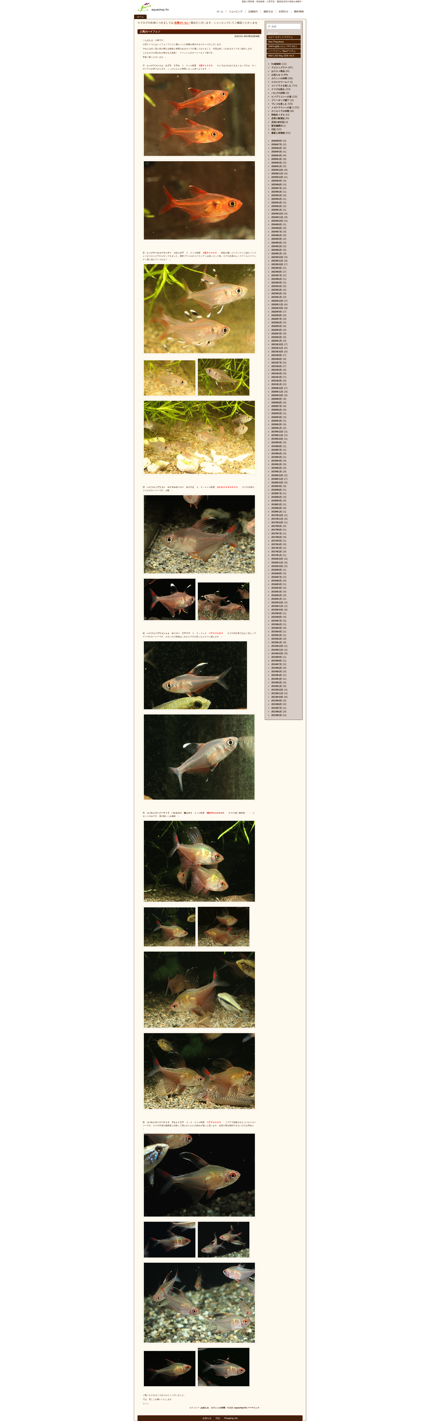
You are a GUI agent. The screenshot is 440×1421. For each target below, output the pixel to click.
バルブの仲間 (278, 93)
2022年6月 (276, 322)
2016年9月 (276, 570)
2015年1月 (276, 642)
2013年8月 (276, 704)
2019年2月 (276, 468)
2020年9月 (276, 399)
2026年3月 (276, 159)
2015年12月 (277, 602)
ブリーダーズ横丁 (280, 100)
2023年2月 (276, 293)
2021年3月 (276, 377)
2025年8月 (276, 184)
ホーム (140, 16)
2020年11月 (277, 391)
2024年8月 (276, 228)
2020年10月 (277, 395)
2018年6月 (276, 497)
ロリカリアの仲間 (280, 111)
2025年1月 (276, 210)
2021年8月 (276, 359)
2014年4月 (276, 675)
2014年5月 (276, 671)
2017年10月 (277, 522)
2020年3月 (276, 421)
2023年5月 (276, 282)
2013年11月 (277, 693)
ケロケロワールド (280, 82)
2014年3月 (276, 679)
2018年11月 (277, 479)
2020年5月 (276, 413)
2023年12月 (277, 257)
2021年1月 (276, 384)
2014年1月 (276, 686)
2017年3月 (276, 548)
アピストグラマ (279, 67)
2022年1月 (276, 341)
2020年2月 (276, 424)
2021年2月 (276, 380)
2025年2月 (276, 206)
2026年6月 (276, 148)
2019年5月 (276, 457)
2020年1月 (276, 428)
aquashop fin (240, 1408)
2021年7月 (276, 362)
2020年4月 (276, 417)
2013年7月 (276, 708)
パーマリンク (253, 1408)
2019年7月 (276, 450)
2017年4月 (276, 544)
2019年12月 (277, 431)
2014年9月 (276, 657)
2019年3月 (276, 464)
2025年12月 (277, 170)
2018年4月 (276, 500)
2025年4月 (276, 199)
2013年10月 (277, 697)
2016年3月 (276, 591)
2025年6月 (276, 191)
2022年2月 (276, 337)
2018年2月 (276, 508)
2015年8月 (276, 617)
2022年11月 (277, 304)
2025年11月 (277, 173)
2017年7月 (276, 533)
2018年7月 (276, 493)
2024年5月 (276, 239)
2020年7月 (276, 406)
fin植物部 (276, 64)
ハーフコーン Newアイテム (282, 51)
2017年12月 (277, 515)
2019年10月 (277, 439)
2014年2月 (276, 682)
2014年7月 (276, 664)
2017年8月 (276, 529)
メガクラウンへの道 (281, 107)
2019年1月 (276, 471)
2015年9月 (276, 613)
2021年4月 (276, 373)
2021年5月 (276, 370)
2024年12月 (277, 213)
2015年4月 (276, 631)
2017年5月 (276, 540)
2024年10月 (277, 221)
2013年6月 (276, 711)
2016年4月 (276, 588)
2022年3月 (276, 333)
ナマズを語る (278, 89)
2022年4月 (276, 330)
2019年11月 (277, 435)
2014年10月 (277, 653)
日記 (273, 129)
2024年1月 (276, 253)
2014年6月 (276, 668)
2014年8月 (276, 660)
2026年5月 (276, 151)
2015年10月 (277, 609)
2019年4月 (276, 460)
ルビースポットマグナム (280, 37)
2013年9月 (276, 700)
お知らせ (205, 1408)
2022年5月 (276, 326)
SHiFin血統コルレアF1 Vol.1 (282, 46)
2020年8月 (276, 402)
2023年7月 (276, 275)
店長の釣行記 (278, 122)
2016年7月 (276, 577)
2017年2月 (276, 551)
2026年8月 (276, 141)
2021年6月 (276, 366)
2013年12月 (277, 689)
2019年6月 (276, 453)
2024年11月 (277, 217)
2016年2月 (276, 595)
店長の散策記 (278, 118)
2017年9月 (276, 526)
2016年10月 (277, 566)
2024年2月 (276, 250)
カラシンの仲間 (218, 1408)
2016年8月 (276, 573)
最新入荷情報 (278, 133)
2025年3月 (276, 202)
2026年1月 (276, 166)
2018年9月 (276, 486)
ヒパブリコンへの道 (281, 96)
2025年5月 (276, 195)
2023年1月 (276, 297)
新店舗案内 (277, 125)
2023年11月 (277, 260)
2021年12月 (277, 344)
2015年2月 (276, 639)
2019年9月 (276, 442)
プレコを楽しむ (279, 104)
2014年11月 (277, 650)
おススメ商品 (278, 71)
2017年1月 (276, 555)
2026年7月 (276, 144)
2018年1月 (276, 511)
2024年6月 (276, 235)
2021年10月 (277, 351)
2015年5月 (276, 628)
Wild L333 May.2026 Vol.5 (281, 55)
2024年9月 (276, 224)
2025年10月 (277, 177)
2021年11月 (277, 348)
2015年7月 (276, 620)
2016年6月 (276, 580)
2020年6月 (276, 410)
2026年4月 (276, 155)
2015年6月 (276, 624)
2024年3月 (276, 246)
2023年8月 (276, 272)
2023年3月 (276, 290)
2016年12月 (277, 559)
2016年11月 (277, 562)
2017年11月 (277, 519)
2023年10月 (277, 264)
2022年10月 (277, 308)
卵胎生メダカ (278, 114)
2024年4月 (276, 242)
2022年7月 (276, 319)
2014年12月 (277, 646)
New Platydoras (276, 41)
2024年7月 (276, 231)
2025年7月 (276, 188)
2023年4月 (276, 286)
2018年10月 (277, 482)
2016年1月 (276, 599)
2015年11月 (277, 606)
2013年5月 (276, 715)
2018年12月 (277, 475)
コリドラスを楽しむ (281, 85)
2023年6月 (276, 279)
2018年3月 (276, 504)
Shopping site (231, 1418)
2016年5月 (276, 584)
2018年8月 (276, 490)
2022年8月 (276, 315)
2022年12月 (277, 301)
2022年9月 (276, 311)
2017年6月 (276, 537)
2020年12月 (277, 388)
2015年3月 (276, 635)
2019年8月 (276, 446)
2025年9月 (276, 180)
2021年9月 (276, 355)
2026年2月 (276, 162)
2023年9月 (276, 268)
